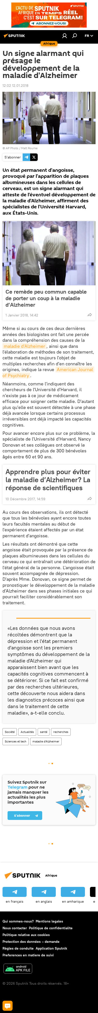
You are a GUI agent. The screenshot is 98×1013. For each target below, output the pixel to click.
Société (10, 732)
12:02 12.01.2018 (15, 85)
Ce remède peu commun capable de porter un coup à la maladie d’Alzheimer (46, 298)
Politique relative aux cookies (26, 935)
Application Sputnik (51, 948)
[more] (90, 315)
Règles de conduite (18, 948)
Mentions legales (49, 921)
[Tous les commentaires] (8, 1006)
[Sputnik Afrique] (15, 37)
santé (43, 732)
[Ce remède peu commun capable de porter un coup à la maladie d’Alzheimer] (49, 253)
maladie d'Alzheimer (24, 346)
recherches (60, 732)
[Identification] (65, 36)
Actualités (27, 732)
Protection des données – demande (31, 941)
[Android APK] (18, 969)
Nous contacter (15, 928)
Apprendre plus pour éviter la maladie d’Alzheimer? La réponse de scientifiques (48, 480)
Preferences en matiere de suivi (28, 955)
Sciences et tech (15, 741)
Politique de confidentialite (51, 928)
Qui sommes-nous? (18, 921)
